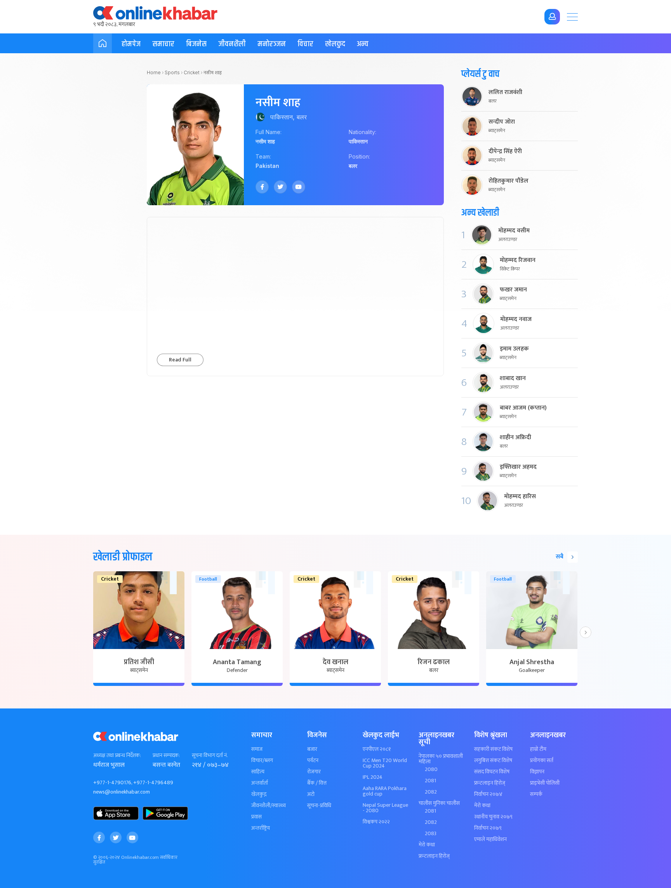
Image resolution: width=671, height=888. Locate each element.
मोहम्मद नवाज (516, 319)
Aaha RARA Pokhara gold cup (385, 791)
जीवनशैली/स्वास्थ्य (268, 805)
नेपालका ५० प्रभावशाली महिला (441, 759)
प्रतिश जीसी (139, 662)
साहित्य (257, 772)
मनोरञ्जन (271, 44)
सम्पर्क (536, 794)
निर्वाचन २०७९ (488, 828)
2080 (431, 769)
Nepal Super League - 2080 (385, 808)
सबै (559, 556)
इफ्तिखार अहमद (518, 467)
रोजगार (314, 772)
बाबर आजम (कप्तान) (523, 408)
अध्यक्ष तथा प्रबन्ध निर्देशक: (117, 755)
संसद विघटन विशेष (491, 772)
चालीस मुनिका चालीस (439, 803)
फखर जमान (513, 290)
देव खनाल (335, 662)
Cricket (192, 72)
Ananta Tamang (237, 662)
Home (154, 72)
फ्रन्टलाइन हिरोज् (434, 856)
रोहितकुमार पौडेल (508, 181)
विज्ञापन (537, 772)
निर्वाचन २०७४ (488, 794)
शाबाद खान (513, 378)
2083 (430, 833)
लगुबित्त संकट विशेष (493, 760)
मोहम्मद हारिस (520, 497)
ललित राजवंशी (505, 92)
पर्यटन (312, 760)
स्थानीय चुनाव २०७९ (493, 817)
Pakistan (267, 165)
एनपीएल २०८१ (377, 749)
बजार (312, 749)
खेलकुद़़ (258, 794)
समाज (256, 749)
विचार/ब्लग (262, 760)
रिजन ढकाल (433, 662)
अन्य (363, 44)
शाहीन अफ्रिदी (515, 437)
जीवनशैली (232, 44)
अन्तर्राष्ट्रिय (260, 828)
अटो (311, 794)
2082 (431, 792)
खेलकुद (335, 44)
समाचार (163, 44)
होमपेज (131, 44)
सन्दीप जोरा (501, 122)
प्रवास (256, 817)
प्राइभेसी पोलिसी (545, 783)
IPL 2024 (372, 777)
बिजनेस (196, 44)
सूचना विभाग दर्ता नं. (210, 755)
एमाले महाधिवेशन (490, 839)
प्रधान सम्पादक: (166, 755)
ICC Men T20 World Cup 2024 (385, 763)
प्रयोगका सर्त (541, 760)
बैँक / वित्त (317, 783)
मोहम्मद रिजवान (517, 260)
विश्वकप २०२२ (376, 822)
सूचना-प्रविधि (319, 805)
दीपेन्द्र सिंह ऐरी (505, 151)
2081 (430, 780)
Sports (172, 72)
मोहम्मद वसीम (514, 231)
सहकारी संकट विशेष (493, 749)
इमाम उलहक (514, 349)
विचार (305, 44)
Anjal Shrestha (531, 662)
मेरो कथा (427, 845)
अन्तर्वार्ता (259, 783)
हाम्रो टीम (538, 749)
